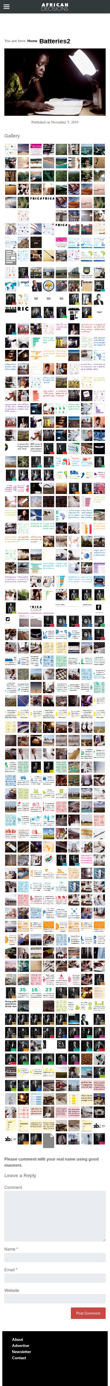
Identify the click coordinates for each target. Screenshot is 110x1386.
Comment (13, 1187)
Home (32, 41)
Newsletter (21, 1352)
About (17, 1339)
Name (11, 1249)
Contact (19, 1358)
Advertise (20, 1345)
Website (11, 1290)
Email (10, 1270)
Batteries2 (54, 41)
